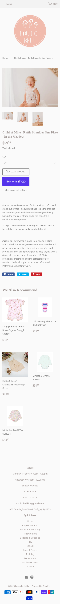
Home (5, 58)
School (30, 546)
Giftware (30, 566)
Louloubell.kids (22, 586)
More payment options (16, 190)
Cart (55, 4)
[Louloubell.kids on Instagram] (32, 577)
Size (4, 156)
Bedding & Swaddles (30, 538)
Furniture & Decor (30, 562)
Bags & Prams (30, 550)
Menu (9, 4)
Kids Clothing (30, 533)
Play (30, 542)
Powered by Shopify (41, 586)
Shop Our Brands (30, 525)
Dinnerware (30, 558)
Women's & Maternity (30, 529)
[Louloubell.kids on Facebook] (26, 577)
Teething (30, 554)
